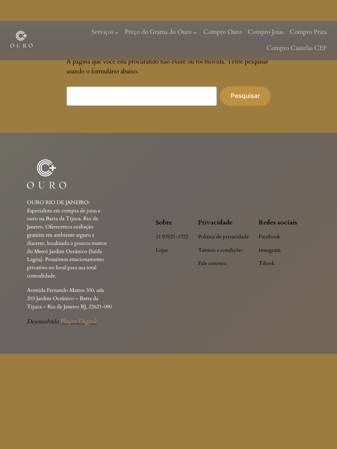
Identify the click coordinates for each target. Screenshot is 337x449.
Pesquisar (245, 96)
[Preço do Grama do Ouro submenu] (195, 32)
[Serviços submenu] (117, 32)
